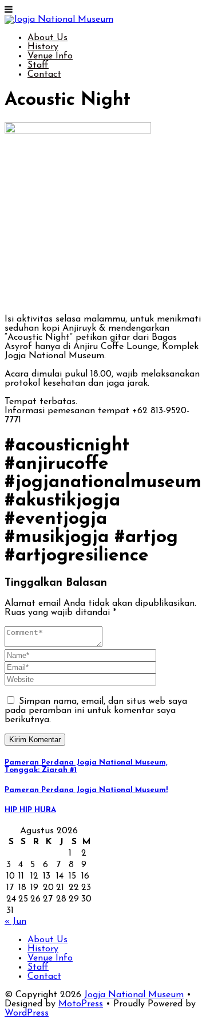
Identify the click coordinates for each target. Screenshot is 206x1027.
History (42, 47)
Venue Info (50, 56)
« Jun (15, 921)
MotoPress (80, 1004)
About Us (47, 37)
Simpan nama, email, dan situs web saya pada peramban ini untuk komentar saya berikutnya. (96, 710)
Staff (38, 65)
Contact (44, 74)
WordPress (27, 1013)
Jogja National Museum (134, 994)
